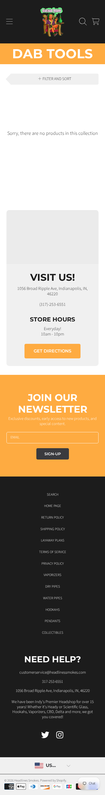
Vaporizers (52, 575)
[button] (9, 22)
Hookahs (53, 609)
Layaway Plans (52, 540)
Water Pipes (52, 598)
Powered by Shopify (53, 780)
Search (52, 494)
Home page (52, 505)
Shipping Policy (52, 529)
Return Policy (52, 517)
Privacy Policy (52, 563)
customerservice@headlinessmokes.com (52, 672)
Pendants (52, 621)
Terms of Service (52, 552)
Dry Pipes (52, 586)
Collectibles (52, 632)
